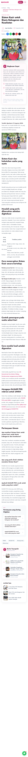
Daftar (20, 2)
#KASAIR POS (11, 540)
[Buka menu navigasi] (25, 2)
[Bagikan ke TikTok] (13, 34)
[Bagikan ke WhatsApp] (10, 34)
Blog (9, 8)
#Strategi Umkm (20, 540)
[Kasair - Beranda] (5, 2)
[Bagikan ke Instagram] (16, 34)
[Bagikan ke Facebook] (7, 34)
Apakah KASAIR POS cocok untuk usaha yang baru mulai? (12, 532)
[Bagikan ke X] (19, 34)
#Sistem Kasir (5, 543)
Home (4, 8)
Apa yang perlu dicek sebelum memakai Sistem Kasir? (12, 525)
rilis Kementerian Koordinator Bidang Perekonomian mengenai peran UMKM (12, 374)
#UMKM (4, 540)
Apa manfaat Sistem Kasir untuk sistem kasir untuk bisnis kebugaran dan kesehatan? (13, 518)
